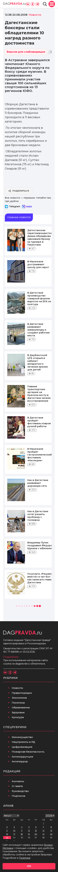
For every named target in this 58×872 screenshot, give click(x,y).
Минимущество (22, 737)
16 (7, 834)
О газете (17, 786)
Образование (21, 707)
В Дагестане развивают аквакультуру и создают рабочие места (38, 330)
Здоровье (18, 712)
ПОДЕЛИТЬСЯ (20, 190)
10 (14, 830)
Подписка (18, 795)
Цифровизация (22, 746)
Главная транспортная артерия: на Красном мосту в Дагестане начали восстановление (39, 393)
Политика (18, 702)
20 (35, 834)
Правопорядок (22, 692)
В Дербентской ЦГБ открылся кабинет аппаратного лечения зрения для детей (37, 362)
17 (14, 834)
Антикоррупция (22, 756)
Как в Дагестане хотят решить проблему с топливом (37, 515)
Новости (17, 687)
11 (21, 830)
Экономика (19, 697)
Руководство (20, 791)
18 (22, 834)
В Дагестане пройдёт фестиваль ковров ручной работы (39, 422)
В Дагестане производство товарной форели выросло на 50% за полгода (39, 298)
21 (43, 834)
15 (51, 830)
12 (29, 830)
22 (51, 834)
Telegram (14, 206)
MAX (29, 206)
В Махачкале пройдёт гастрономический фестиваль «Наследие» (39, 454)
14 (43, 830)
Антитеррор (20, 761)
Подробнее (11, 656)
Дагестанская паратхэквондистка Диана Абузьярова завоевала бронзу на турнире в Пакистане (39, 237)
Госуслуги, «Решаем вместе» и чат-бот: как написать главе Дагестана (39, 578)
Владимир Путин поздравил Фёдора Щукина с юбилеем (39, 545)
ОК (29, 866)
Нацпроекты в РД (23, 741)
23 (7, 837)
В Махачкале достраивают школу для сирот (38, 264)
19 (29, 834)
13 (36, 830)
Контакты (18, 781)
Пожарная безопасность (28, 751)
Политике (24, 857)
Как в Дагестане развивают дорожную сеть (37, 483)
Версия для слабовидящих (26, 51)
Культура (18, 717)
